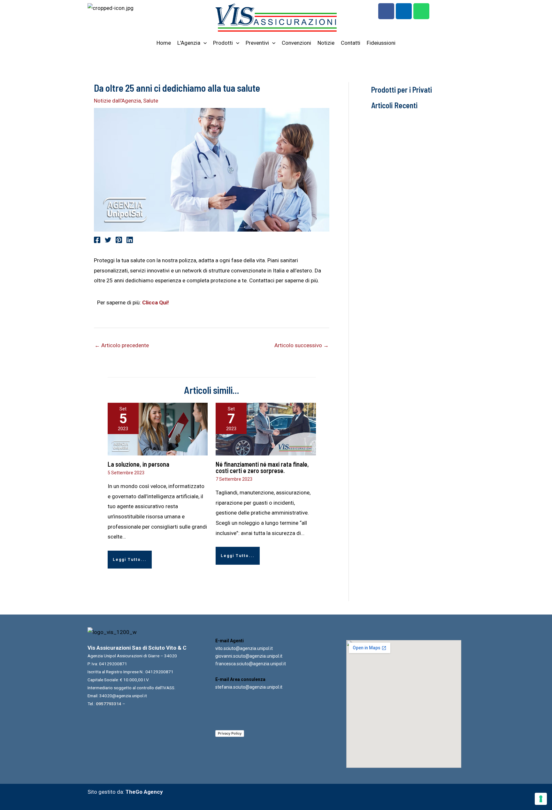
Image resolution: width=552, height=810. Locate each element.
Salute (150, 100)
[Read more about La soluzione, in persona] (158, 429)
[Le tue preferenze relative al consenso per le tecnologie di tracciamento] (541, 799)
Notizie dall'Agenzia (117, 100)
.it (280, 656)
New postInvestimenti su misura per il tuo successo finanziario (406, 175)
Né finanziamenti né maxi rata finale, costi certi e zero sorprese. (262, 467)
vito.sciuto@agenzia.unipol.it (244, 648)
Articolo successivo (301, 345)
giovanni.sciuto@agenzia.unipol (247, 656)
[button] (203, 43)
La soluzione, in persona (138, 464)
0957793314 (108, 703)
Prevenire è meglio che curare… (412, 302)
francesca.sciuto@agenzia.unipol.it (250, 663)
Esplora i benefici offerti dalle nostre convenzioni (410, 416)
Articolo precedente (122, 345)
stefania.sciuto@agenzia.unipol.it (248, 687)
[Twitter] (108, 239)
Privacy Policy (229, 733)
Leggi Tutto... (130, 559)
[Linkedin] (129, 239)
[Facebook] (97, 239)
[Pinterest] (119, 239)
